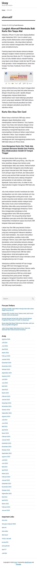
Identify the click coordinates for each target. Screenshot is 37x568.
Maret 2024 (5, 433)
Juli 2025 (4, 379)
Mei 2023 (4, 467)
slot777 (4, 549)
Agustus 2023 (6, 456)
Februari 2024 (6, 436)
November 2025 (6, 366)
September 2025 (7, 373)
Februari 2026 (6, 356)
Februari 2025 (6, 396)
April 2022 (5, 500)
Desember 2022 (6, 483)
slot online (5, 531)
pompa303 (5, 542)
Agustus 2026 (6, 339)
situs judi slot (6, 546)
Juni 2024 (5, 423)
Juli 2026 (4, 342)
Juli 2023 (4, 460)
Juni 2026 (5, 346)
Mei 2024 (4, 426)
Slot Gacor (5, 535)
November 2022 (6, 487)
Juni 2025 (5, 383)
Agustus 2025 (6, 376)
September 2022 (7, 493)
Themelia (18, 564)
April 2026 (5, 349)
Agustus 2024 (6, 416)
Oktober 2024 (6, 409)
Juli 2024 (4, 420)
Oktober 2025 (6, 369)
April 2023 (5, 470)
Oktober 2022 (6, 490)
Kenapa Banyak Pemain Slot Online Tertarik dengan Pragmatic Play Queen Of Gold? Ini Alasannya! (17, 319)
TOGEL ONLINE (6, 538)
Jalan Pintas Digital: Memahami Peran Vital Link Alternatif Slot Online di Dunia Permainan (16, 328)
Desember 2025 (6, 362)
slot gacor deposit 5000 (9, 524)
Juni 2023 (5, 463)
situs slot (4, 520)
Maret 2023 (5, 473)
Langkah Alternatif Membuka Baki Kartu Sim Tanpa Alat (18, 29)
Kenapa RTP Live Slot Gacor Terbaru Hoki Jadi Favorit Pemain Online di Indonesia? (17, 314)
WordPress (28, 562)
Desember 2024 (6, 403)
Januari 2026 (6, 359)
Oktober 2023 (6, 450)
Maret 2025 (5, 393)
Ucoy (15, 562)
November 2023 (6, 446)
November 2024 (6, 406)
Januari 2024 (6, 440)
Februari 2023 (6, 477)
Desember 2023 (6, 443)
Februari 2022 (6, 507)
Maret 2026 (5, 352)
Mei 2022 (4, 497)
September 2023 (7, 453)
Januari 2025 (6, 399)
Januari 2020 (6, 510)
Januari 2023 (6, 480)
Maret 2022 (5, 503)
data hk (4, 527)
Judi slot (4, 553)
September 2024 (7, 413)
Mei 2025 (4, 386)
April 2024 (5, 430)
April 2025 (5, 389)
